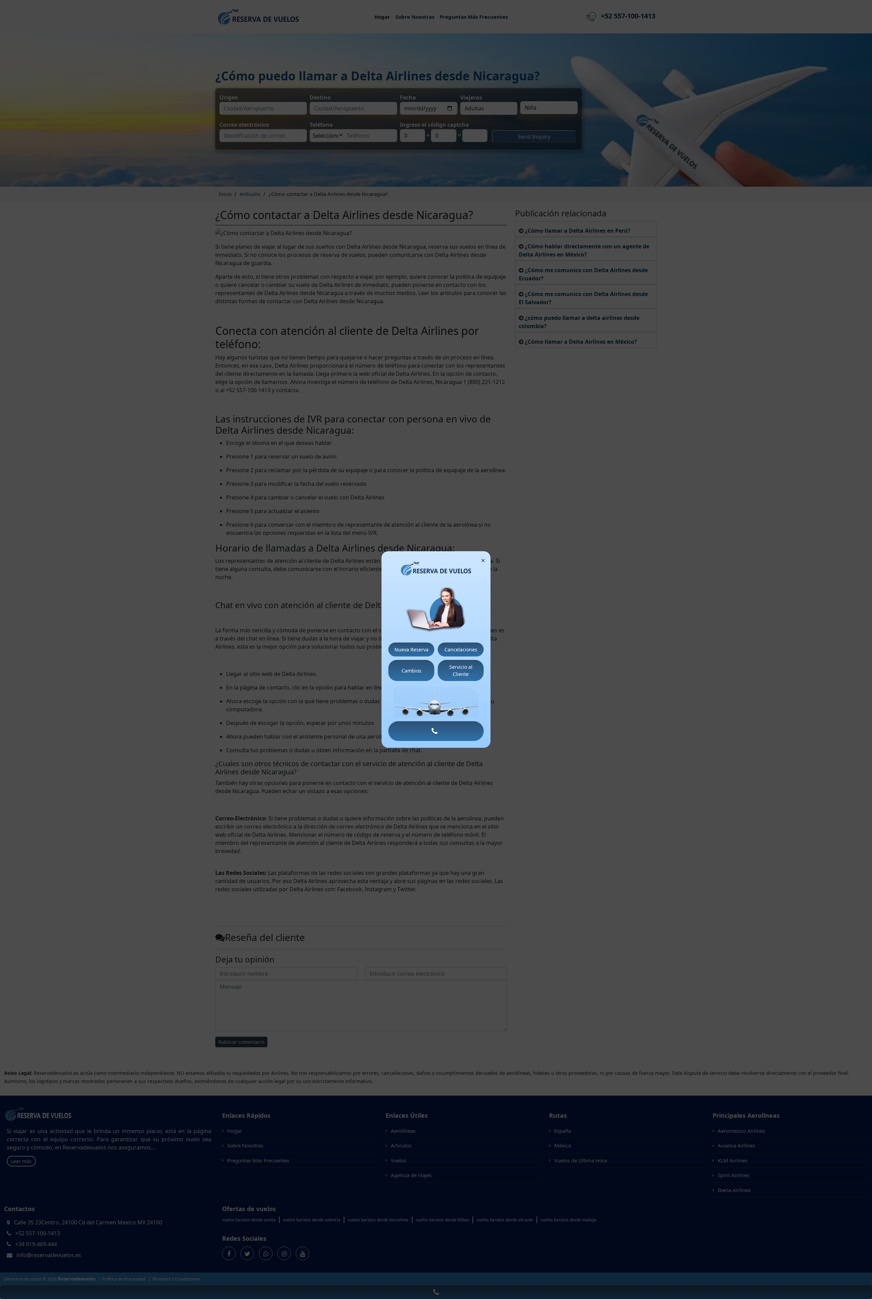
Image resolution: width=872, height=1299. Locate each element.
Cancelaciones (461, 649)
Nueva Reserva (411, 649)
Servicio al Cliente (460, 670)
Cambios (411, 670)
